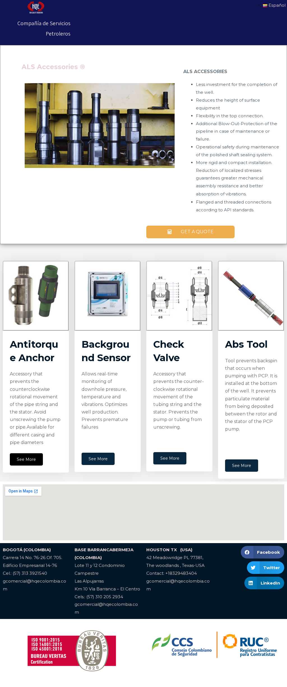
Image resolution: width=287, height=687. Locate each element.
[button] (190, 232)
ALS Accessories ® (53, 67)
